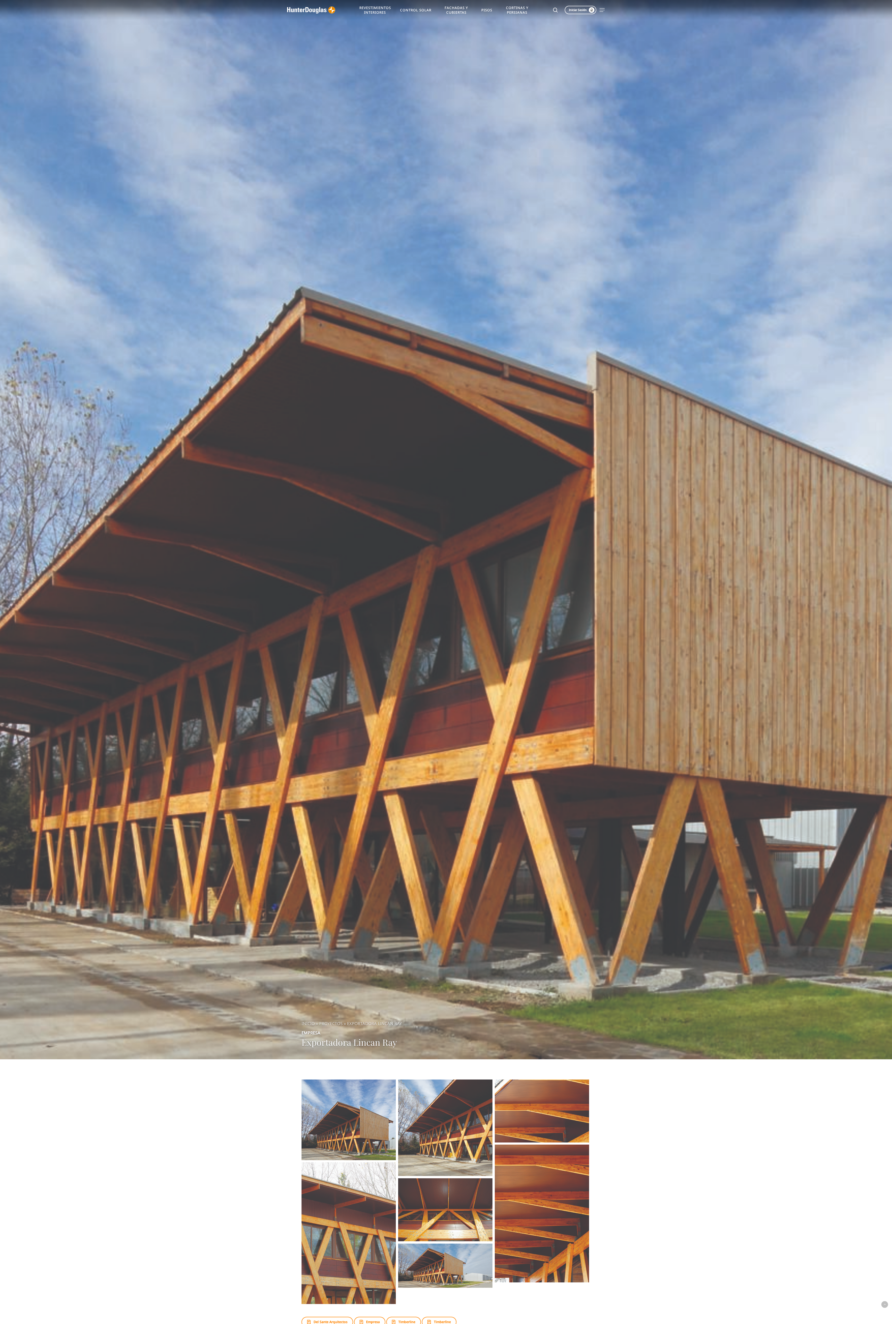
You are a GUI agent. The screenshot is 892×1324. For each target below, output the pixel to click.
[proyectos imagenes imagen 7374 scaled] (445, 1266)
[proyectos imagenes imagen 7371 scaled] (542, 1213)
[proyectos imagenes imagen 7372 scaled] (349, 1233)
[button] (602, 10)
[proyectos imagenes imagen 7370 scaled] (542, 1111)
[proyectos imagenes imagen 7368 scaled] (349, 1120)
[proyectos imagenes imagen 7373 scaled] (445, 1209)
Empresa (311, 1033)
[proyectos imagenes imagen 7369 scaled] (445, 1128)
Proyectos (331, 1023)
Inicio (308, 1023)
